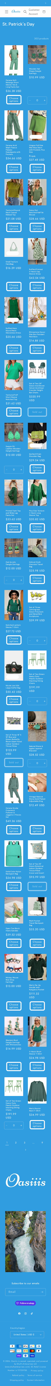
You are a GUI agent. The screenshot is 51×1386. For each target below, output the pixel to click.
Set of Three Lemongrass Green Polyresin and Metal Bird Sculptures (36, 612)
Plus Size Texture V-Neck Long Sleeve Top (36, 513)
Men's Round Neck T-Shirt (34, 1109)
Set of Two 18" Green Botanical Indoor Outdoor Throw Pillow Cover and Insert (36, 868)
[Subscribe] (42, 1292)
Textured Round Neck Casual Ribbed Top (13, 212)
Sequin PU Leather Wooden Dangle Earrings (13, 448)
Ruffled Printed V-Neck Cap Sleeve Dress (36, 271)
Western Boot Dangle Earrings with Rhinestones (13, 1042)
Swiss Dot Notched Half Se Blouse (36, 212)
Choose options (13, 99)
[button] (6, 11)
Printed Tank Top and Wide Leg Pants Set (13, 513)
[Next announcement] (46, 3)
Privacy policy (37, 1370)
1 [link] (7, 1142)
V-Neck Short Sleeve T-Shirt (35, 1053)
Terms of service (35, 1375)
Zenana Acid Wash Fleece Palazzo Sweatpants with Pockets (13, 149)
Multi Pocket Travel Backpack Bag (36, 923)
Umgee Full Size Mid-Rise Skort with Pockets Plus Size (37, 148)
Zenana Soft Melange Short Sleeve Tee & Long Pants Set (12, 83)
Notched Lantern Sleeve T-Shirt (13, 626)
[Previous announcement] (5, 3)
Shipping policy (17, 1380)
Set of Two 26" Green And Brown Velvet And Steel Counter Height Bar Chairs (37, 388)
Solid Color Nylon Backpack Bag (13, 872)
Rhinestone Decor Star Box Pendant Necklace (37, 334)
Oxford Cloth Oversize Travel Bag (36, 564)
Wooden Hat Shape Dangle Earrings (35, 71)
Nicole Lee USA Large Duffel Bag (13, 686)
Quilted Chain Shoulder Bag (35, 455)
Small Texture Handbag (12, 263)
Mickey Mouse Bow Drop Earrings (12, 979)
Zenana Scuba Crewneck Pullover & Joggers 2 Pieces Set (13, 812)
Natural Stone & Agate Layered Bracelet (36, 748)
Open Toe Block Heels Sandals (13, 929)
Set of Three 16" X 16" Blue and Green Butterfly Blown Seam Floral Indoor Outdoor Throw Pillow (14, 740)
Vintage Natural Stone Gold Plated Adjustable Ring (37, 799)
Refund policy (18, 1375)
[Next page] (25, 1150)
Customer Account (34, 11)
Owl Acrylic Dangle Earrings (13, 563)
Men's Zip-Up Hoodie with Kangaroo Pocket (36, 987)
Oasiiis (14, 1361)
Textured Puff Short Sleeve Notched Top (12, 397)
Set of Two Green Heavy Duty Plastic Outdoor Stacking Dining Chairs (37, 678)
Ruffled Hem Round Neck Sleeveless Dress (13, 330)
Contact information (35, 1380)
